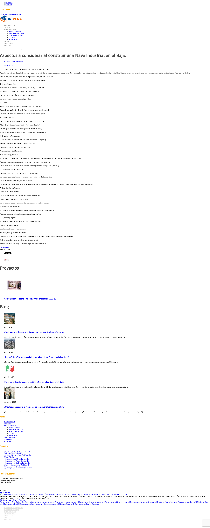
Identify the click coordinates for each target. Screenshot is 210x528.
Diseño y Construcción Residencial (16, 465)
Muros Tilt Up (9, 457)
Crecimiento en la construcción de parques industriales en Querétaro (34, 332)
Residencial (13, 39)
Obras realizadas (10, 512)
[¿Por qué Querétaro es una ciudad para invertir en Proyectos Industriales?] (9, 348)
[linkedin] (8, 5)
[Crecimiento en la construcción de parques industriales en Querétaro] (9, 324)
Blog (6, 517)
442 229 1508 (5, 492)
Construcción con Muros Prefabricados (17, 455)
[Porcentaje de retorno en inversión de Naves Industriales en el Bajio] (9, 373)
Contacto (7, 45)
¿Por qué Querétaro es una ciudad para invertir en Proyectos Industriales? (36, 357)
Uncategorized (9, 65)
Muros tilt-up (8, 43)
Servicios (7, 27)
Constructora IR (9, 25)
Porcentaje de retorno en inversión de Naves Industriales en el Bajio (34, 382)
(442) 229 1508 (5, 14)
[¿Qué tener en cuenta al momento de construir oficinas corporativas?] (9, 398)
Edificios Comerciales (16, 33)
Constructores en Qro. (11, 510)
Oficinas (12, 37)
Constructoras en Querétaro (13, 61)
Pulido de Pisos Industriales (13, 453)
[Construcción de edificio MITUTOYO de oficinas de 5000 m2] (14, 294)
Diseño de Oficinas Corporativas (15, 469)
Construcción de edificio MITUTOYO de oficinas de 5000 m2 (30, 299)
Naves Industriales (15, 31)
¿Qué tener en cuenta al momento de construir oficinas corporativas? (34, 407)
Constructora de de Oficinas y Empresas (18, 467)
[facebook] (8, 3)
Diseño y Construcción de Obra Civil (17, 451)
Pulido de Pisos (9, 41)
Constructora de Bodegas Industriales (17, 463)
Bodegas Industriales (16, 35)
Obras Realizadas (10, 29)
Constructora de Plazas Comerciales (16, 461)
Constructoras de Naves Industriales (16, 459)
